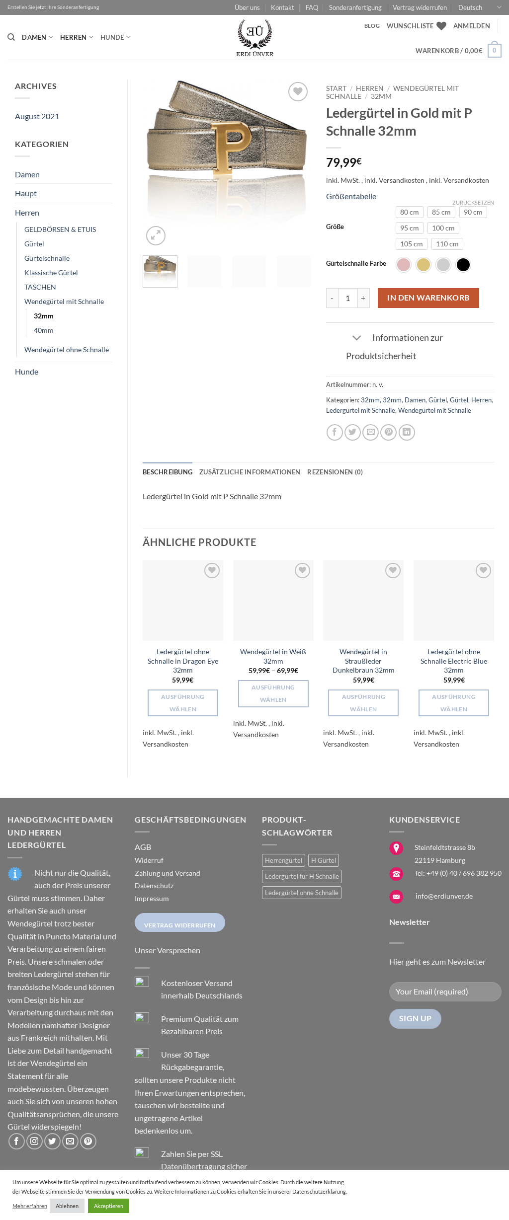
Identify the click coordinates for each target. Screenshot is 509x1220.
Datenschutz (154, 885)
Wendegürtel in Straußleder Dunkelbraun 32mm (364, 660)
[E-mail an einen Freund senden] (370, 432)
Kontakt (282, 7)
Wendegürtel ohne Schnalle (66, 349)
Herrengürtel (283, 860)
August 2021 (37, 116)
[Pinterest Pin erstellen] (388, 432)
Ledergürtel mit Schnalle (360, 410)
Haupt (26, 193)
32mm (44, 315)
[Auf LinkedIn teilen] (407, 432)
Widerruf (149, 860)
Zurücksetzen (473, 202)
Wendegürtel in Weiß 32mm (273, 656)
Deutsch (470, 7)
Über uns (247, 7)
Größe (335, 227)
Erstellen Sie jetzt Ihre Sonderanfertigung (53, 7)
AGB (143, 846)
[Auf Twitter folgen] (52, 1141)
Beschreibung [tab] (167, 472)
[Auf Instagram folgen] (34, 1141)
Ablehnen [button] (67, 1206)
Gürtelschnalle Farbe (356, 263)
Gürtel (34, 243)
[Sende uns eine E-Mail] (70, 1141)
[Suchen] (11, 37)
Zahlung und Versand (167, 873)
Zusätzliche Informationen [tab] (249, 472)
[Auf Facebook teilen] (335, 432)
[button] (471, 26)
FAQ (312, 7)
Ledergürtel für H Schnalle (302, 876)
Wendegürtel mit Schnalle (64, 301)
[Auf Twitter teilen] (352, 432)
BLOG (372, 25)
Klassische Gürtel (51, 272)
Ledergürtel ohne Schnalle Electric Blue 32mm (454, 660)
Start (336, 88)
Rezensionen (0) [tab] (335, 472)
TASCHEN (40, 287)
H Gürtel (323, 860)
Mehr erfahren (29, 1206)
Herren (73, 37)
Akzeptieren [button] (108, 1206)
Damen (34, 37)
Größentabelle (351, 196)
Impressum (152, 898)
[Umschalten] (357, 338)
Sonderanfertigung (355, 7)
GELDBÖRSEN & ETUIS (60, 229)
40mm (44, 330)
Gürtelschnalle (47, 258)
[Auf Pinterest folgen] (88, 1141)
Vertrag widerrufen (420, 7)
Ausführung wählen (182, 702)
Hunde (112, 37)
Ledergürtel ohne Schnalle (302, 893)
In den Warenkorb (428, 297)
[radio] (409, 212)
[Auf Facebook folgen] (16, 1141)
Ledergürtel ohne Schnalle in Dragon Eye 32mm (183, 660)
